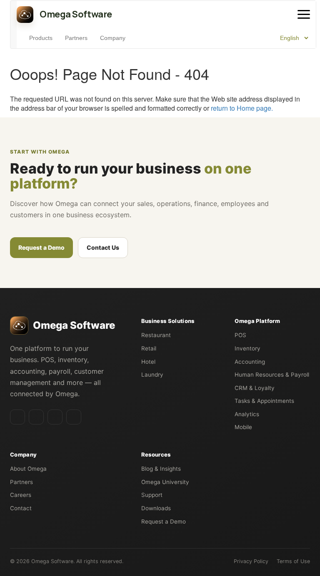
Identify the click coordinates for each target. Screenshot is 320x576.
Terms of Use (293, 561)
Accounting (250, 361)
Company (112, 38)
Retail (148, 348)
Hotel (148, 361)
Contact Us (103, 247)
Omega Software (52, 561)
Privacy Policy (251, 561)
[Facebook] (36, 417)
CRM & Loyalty (255, 388)
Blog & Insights (161, 468)
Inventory (247, 348)
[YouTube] (73, 417)
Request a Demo (41, 247)
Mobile (243, 427)
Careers (20, 495)
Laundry (152, 374)
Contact (21, 508)
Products (40, 38)
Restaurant (156, 335)
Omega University (165, 482)
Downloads (156, 508)
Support (151, 495)
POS (240, 335)
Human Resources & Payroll (272, 374)
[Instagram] (55, 417)
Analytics (247, 414)
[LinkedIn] (17, 417)
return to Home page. (242, 108)
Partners (76, 38)
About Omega (28, 468)
